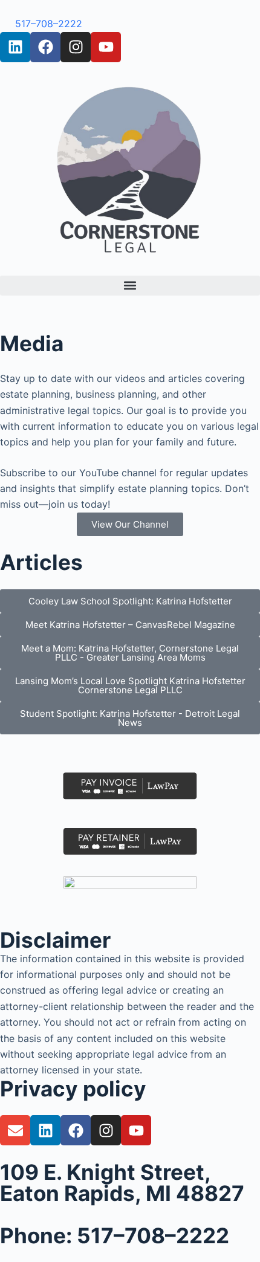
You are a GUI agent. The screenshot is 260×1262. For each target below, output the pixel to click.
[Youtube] (106, 47)
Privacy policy (73, 1088)
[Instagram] (75, 47)
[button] (130, 286)
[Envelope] (15, 1130)
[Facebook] (45, 47)
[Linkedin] (15, 47)
